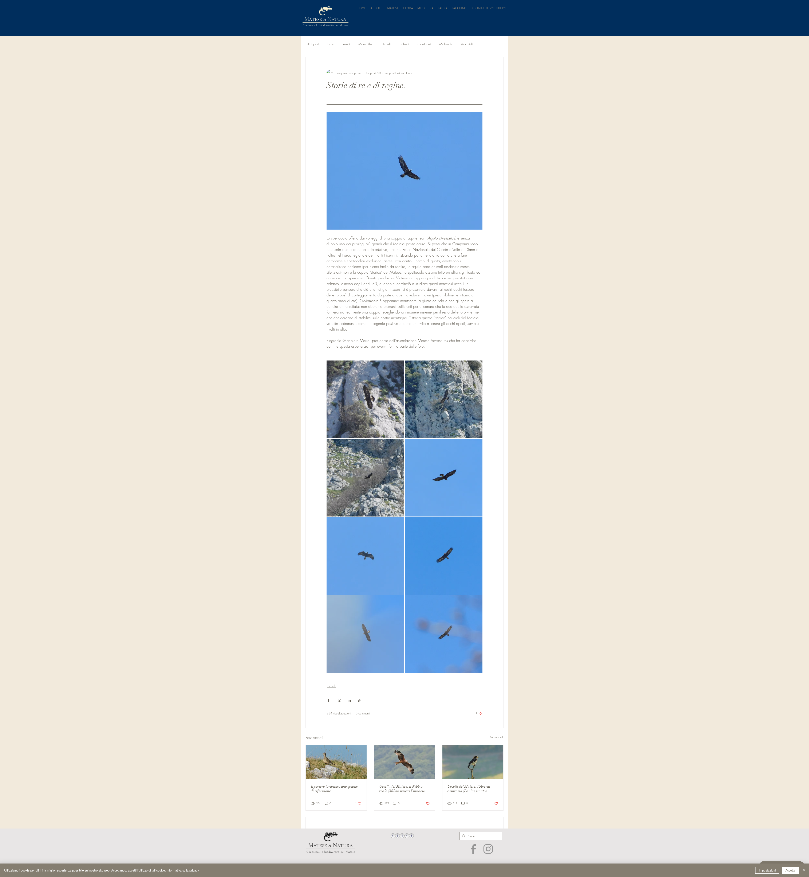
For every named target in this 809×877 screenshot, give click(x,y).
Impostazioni (767, 870)
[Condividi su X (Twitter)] (339, 700)
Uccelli (386, 44)
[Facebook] (473, 849)
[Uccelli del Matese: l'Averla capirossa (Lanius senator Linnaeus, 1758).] (472, 762)
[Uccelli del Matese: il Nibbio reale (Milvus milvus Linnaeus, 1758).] (404, 762)
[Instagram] (488, 849)
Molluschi (446, 44)
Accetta (790, 870)
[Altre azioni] (479, 72)
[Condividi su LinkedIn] (349, 700)
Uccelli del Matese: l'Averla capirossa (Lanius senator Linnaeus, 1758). (468, 788)
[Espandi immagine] (365, 399)
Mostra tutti (497, 737)
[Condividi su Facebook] (329, 700)
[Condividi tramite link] (360, 700)
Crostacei (424, 44)
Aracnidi (467, 44)
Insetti (346, 44)
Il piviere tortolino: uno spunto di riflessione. (334, 788)
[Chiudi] (803, 870)
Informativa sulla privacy (183, 870)
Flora (330, 44)
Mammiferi (365, 44)
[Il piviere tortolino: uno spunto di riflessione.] (336, 762)
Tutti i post (312, 44)
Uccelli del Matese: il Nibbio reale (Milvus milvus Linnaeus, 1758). (402, 788)
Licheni (404, 44)
